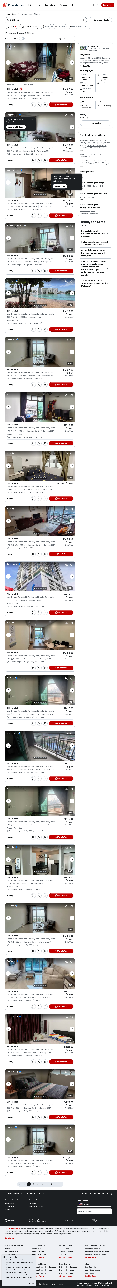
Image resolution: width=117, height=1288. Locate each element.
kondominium (101, 146)
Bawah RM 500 (85, 186)
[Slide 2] (37, 79)
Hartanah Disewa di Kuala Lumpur (44, 1267)
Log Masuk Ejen (91, 1267)
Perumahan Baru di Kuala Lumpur (97, 1251)
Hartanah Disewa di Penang (42, 1270)
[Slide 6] (44, 79)
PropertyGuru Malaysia (14, 1245)
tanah (105, 147)
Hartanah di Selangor (66, 1270)
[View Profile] (15, 47)
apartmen (84, 147)
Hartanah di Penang (65, 1273)
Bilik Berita (32, 1203)
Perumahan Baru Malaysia (96, 1245)
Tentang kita (9, 1203)
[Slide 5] (41, 139)
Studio (82, 197)
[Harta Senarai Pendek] (71, 47)
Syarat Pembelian (57, 1284)
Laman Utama (11, 14)
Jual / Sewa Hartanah (93, 1270)
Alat (87, 1264)
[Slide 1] (35, 79)
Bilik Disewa (62, 1254)
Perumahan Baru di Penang (95, 1254)
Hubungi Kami (34, 1200)
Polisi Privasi (26, 1267)
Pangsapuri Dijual (38, 1251)
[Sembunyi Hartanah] (66, 47)
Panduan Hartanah (12, 1251)
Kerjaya (7, 1209)
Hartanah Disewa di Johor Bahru (44, 1273)
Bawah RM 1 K (98, 186)
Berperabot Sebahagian (89, 214)
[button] (88, 66)
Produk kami (9, 1206)
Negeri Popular (64, 1264)
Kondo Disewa (63, 1248)
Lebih (72, 5)
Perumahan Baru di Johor (95, 1248)
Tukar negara (82, 1200)
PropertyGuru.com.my (13, 1229)
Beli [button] (29, 5)
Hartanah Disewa (65, 1245)
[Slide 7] (45, 194)
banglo (97, 147)
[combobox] (46, 20)
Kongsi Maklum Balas (36, 1206)
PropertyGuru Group (13, 1200)
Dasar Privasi (43, 1284)
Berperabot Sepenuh (87, 211)
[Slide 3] (39, 79)
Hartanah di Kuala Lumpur (68, 1267)
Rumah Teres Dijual (39, 1254)
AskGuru (8, 1248)
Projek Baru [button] (50, 5)
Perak (88, 175)
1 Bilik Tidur (91, 197)
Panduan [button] (63, 5)
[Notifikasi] (98, 5)
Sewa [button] (38, 5)
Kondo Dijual (36, 1248)
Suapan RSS (89, 1273)
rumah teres (91, 146)
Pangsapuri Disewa (65, 1251)
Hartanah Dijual (38, 1245)
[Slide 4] (41, 79)
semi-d (91, 147)
